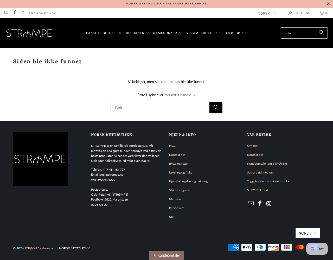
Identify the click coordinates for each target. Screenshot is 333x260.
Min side (175, 199)
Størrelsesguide (179, 190)
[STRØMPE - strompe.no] (29, 33)
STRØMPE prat (257, 190)
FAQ (172, 146)
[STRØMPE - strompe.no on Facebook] (14, 13)
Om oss (252, 146)
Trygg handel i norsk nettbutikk (268, 181)
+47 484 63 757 (42, 13)
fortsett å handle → (180, 95)
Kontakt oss (177, 155)
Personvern (176, 208)
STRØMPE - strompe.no (40, 248)
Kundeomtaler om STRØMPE (267, 163)
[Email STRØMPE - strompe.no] (6, 13)
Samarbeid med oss (260, 172)
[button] (101, 33)
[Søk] (321, 33)
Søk (171, 217)
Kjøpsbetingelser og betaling (188, 181)
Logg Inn (302, 13)
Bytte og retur (178, 163)
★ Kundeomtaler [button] (166, 255)
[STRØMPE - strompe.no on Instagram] (22, 13)
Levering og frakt (180, 172)
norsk (264, 13)
